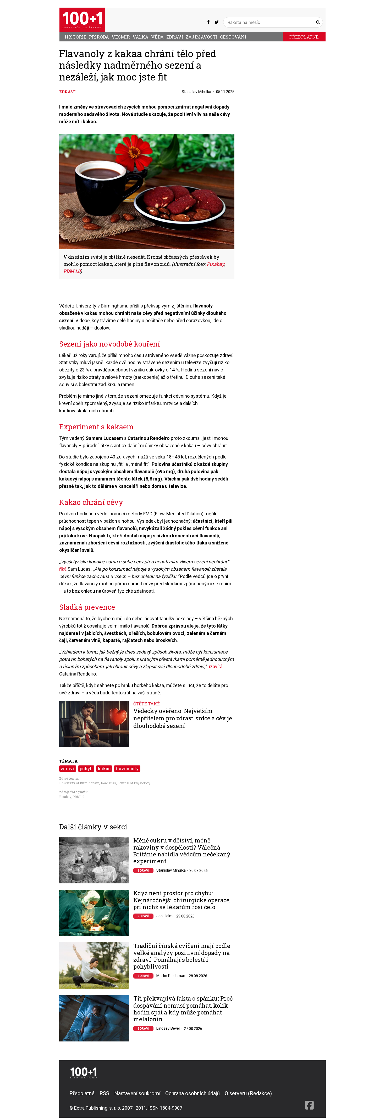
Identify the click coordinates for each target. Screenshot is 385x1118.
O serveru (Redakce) (248, 1093)
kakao (104, 768)
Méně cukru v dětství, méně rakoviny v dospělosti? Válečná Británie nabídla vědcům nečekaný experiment (181, 851)
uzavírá (214, 666)
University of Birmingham (79, 783)
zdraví (67, 768)
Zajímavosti (201, 37)
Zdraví (174, 37)
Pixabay (65, 797)
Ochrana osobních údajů (192, 1093)
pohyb (86, 768)
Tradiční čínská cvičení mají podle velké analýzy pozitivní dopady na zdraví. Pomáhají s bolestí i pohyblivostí (181, 956)
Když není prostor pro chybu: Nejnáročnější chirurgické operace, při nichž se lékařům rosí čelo (181, 900)
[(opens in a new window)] (208, 22)
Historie (75, 37)
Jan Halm (164, 916)
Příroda (99, 37)
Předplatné (304, 37)
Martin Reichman (170, 975)
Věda (157, 37)
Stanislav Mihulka (196, 91)
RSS (104, 1093)
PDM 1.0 (78, 797)
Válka (140, 37)
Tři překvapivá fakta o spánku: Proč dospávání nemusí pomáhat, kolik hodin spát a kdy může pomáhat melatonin (183, 1009)
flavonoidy (127, 768)
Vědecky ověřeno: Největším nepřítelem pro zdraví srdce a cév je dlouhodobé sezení (182, 718)
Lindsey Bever (168, 1028)
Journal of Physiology (134, 783)
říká (63, 569)
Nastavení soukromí (137, 1093)
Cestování (233, 37)
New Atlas (108, 783)
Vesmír (121, 37)
